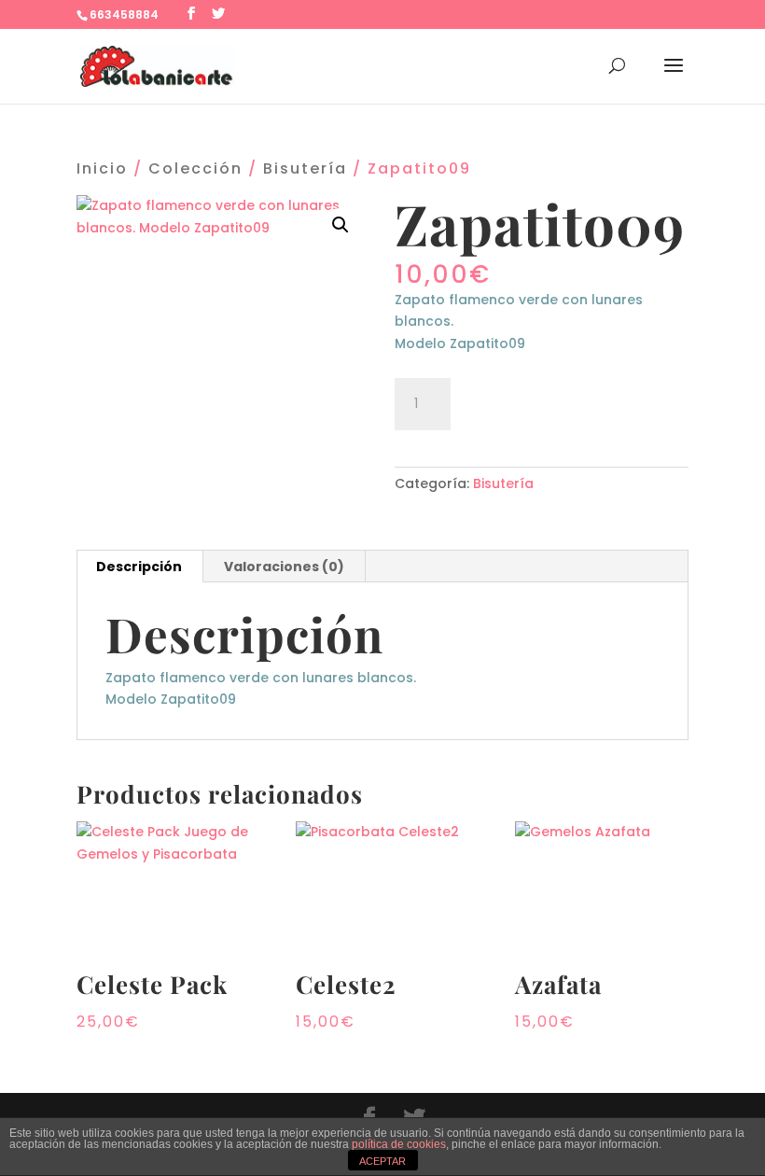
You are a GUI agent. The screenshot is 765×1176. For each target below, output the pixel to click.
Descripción (139, 566)
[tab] (139, 566)
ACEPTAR (382, 1161)
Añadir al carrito (565, 401)
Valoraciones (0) (284, 566)
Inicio (102, 168)
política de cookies (399, 1144)
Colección (195, 168)
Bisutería (305, 168)
